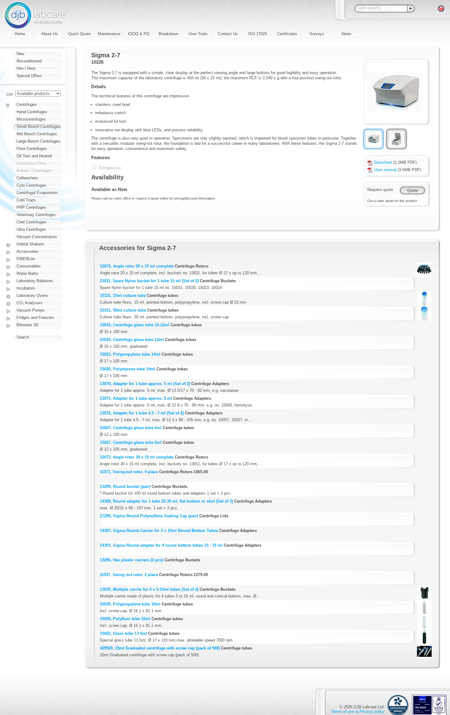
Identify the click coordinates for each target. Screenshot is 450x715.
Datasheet (383, 162)
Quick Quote (79, 34)
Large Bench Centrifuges (38, 141)
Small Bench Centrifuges (39, 126)
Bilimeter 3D (27, 325)
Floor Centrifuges (32, 148)
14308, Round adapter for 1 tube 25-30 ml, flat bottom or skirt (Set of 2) (166, 501)
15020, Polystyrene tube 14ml (127, 369)
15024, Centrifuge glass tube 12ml (132, 339)
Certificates (287, 34)
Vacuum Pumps (31, 310)
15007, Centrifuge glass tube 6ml (131, 427)
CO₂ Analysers (30, 303)
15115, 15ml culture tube (123, 295)
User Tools (198, 34)
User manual (385, 169)
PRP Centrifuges (31, 207)
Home (20, 34)
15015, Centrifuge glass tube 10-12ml (134, 325)
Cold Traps (26, 200)
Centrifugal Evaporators (37, 192)
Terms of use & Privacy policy (357, 711)
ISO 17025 (257, 34)
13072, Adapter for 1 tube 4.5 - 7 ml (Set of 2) (142, 413)
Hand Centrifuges (32, 112)
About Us (49, 34)
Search (23, 337)
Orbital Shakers (30, 244)
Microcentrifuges (31, 119)
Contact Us (228, 34)
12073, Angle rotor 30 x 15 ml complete (137, 457)
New (20, 53)
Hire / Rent (26, 68)
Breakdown (168, 34)
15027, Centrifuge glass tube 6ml (131, 442)
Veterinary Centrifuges (36, 214)
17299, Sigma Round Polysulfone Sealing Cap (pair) (149, 516)
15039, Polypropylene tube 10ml (130, 604)
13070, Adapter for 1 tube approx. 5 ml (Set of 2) (145, 383)
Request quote (380, 189)
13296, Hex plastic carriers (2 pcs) (131, 560)
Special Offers (29, 75)
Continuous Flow (31, 163)
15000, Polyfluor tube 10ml (125, 618)
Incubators (26, 288)
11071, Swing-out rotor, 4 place (129, 472)
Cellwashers (27, 178)
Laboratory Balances (35, 281)
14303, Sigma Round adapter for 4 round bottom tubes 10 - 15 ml (161, 545)
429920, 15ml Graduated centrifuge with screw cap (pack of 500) (160, 648)
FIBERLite (26, 258)
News (346, 34)
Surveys (316, 34)
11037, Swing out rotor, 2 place (129, 574)
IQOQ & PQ (138, 34)
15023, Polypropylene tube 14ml (130, 354)
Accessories (28, 251)
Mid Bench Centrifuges (37, 134)
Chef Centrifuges (31, 222)
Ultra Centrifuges (31, 229)
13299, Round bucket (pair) (125, 486)
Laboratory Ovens (32, 295)
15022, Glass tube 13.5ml (123, 633)
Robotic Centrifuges (34, 170)
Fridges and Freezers (35, 317)
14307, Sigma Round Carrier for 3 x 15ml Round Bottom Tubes (159, 530)
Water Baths (28, 273)
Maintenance (109, 34)
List (9, 94)
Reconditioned (29, 61)
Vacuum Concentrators (37, 236)
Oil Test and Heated (34, 156)
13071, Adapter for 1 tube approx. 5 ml (136, 398)
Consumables (29, 266)
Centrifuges (27, 104)
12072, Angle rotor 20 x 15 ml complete (137, 266)
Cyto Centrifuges (31, 185)
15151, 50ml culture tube (123, 310)
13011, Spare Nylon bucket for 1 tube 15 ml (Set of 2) (149, 281)
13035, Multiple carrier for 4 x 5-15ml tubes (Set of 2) (149, 589)
